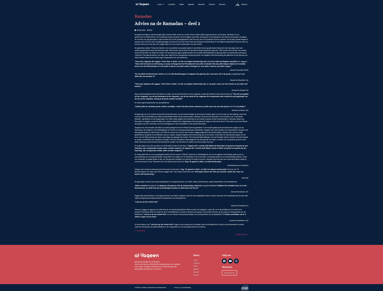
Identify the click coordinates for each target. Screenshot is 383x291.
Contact (212, 4)
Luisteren (171, 4)
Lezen (159, 4)
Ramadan (143, 16)
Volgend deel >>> (242, 234)
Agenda (191, 4)
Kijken (181, 4)
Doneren (222, 4)
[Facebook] (224, 261)
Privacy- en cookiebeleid (182, 287)
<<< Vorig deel (140, 231)
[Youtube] (230, 261)
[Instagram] (236, 261)
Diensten (201, 4)
